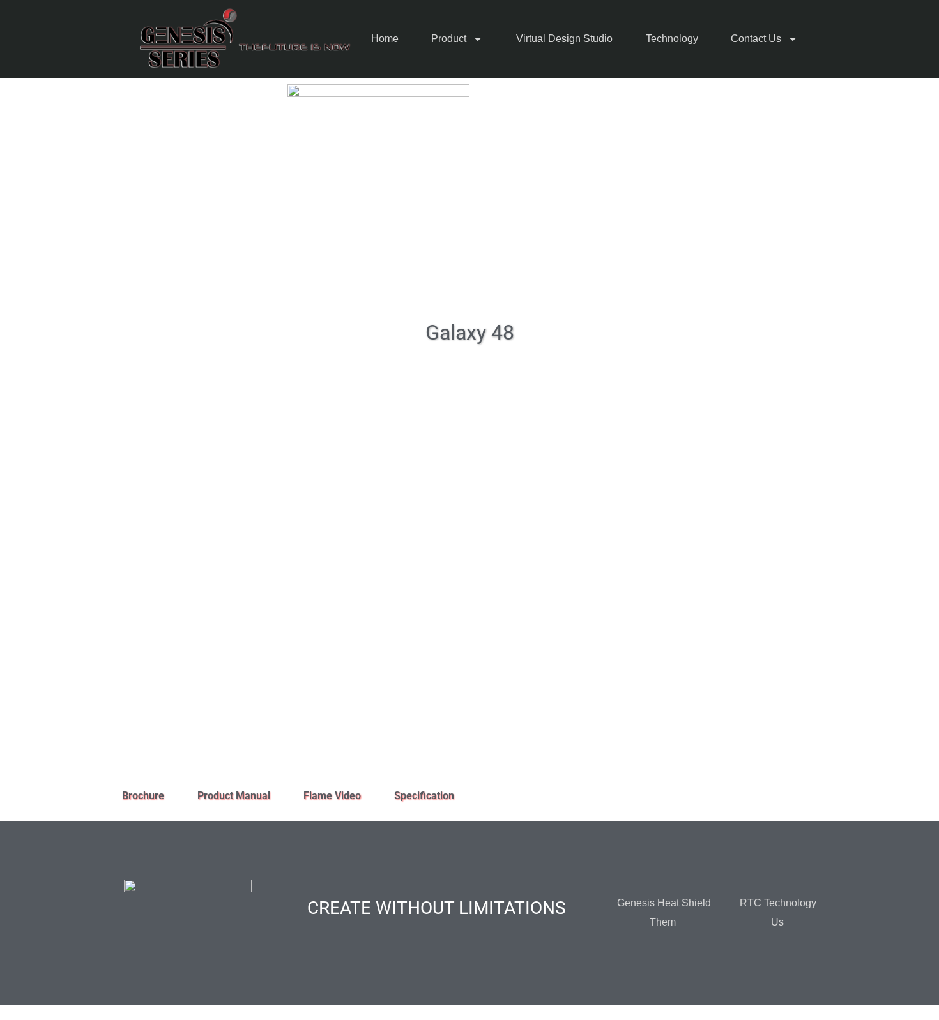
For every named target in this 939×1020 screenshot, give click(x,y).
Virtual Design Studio (564, 38)
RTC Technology (778, 902)
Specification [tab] (424, 796)
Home (385, 38)
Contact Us (756, 38)
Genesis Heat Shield (664, 902)
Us (777, 922)
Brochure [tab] (143, 796)
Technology (672, 38)
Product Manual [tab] (233, 796)
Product (448, 38)
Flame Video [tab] (332, 796)
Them (663, 922)
